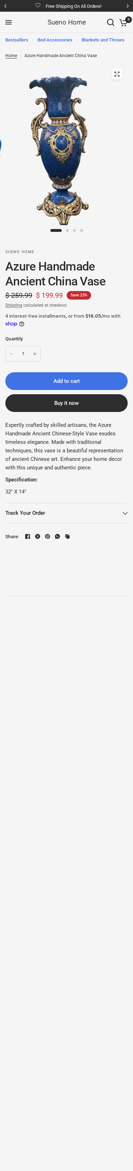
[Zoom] (116, 74)
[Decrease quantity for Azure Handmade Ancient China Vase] (11, 353)
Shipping (13, 305)
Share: (12, 536)
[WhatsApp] (57, 536)
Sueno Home (67, 22)
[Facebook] (27, 536)
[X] (37, 536)
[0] (122, 22)
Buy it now (66, 403)
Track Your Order (25, 513)
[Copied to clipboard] (67, 536)
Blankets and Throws (103, 40)
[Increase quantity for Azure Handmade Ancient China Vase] (34, 353)
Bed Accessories (55, 40)
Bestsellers (16, 40)
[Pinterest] (47, 536)
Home (11, 55)
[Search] (111, 22)
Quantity (14, 338)
